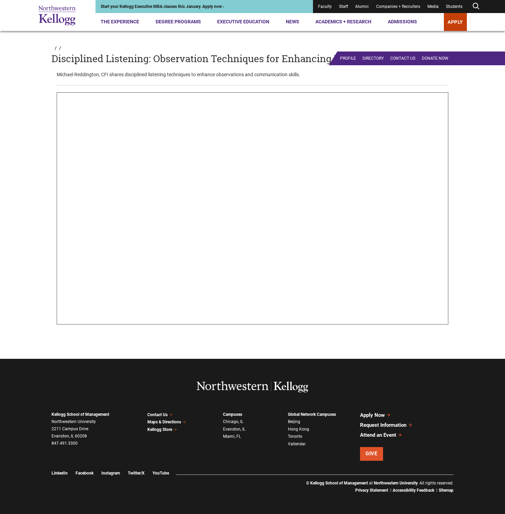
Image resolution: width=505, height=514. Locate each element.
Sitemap (446, 490)
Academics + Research (343, 21)
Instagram (110, 473)
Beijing (294, 421)
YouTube (161, 473)
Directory (373, 58)
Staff (343, 6)
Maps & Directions (164, 422)
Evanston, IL (234, 429)
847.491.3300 (65, 443)
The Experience (120, 21)
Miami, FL (232, 436)
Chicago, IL (233, 421)
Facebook (84, 473)
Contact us (402, 58)
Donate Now (435, 58)
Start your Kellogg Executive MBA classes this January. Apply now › (162, 6)
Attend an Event (378, 435)
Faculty (325, 6)
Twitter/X (136, 473)
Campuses (232, 414)
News (292, 21)
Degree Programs (178, 21)
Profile (348, 58)
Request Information (383, 425)
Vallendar (297, 444)
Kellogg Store (159, 429)
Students (454, 6)
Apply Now (372, 415)
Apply (455, 22)
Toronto (295, 436)
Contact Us (157, 414)
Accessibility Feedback (413, 490)
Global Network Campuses (312, 414)
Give (371, 453)
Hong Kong (298, 429)
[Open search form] (476, 6)
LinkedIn (60, 473)
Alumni (362, 6)
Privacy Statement (371, 490)
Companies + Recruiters (398, 6)
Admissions (402, 21)
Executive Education (243, 21)
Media (433, 6)
